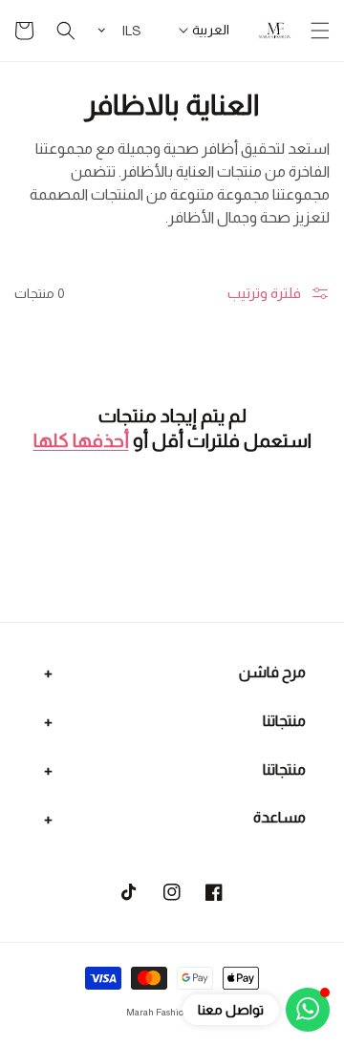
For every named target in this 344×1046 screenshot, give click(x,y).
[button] (320, 31)
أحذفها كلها (81, 440)
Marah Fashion (157, 1012)
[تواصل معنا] (308, 1010)
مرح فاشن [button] (272, 672)
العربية (210, 29)
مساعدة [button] (279, 817)
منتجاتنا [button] (284, 721)
